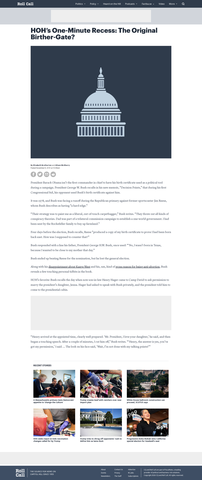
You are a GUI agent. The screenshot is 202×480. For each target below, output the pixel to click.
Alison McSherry (62, 165)
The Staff (117, 476)
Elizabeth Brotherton (42, 165)
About (103, 469)
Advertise (131, 469)
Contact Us (118, 469)
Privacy (117, 473)
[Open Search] (183, 3)
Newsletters (105, 476)
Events (103, 473)
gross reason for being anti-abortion (138, 267)
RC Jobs (131, 473)
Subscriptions (133, 476)
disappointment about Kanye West (69, 267)
